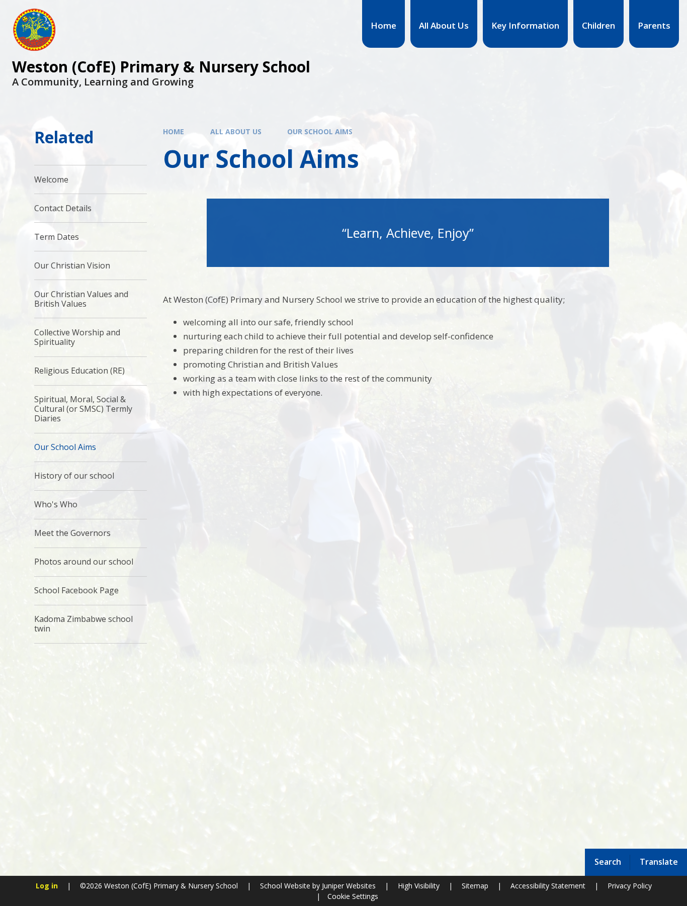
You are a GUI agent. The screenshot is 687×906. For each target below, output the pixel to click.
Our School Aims (320, 131)
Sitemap (475, 885)
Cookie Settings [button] (352, 896)
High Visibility (419, 885)
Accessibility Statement (547, 885)
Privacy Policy (630, 885)
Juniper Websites (348, 885)
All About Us (236, 131)
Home (173, 131)
